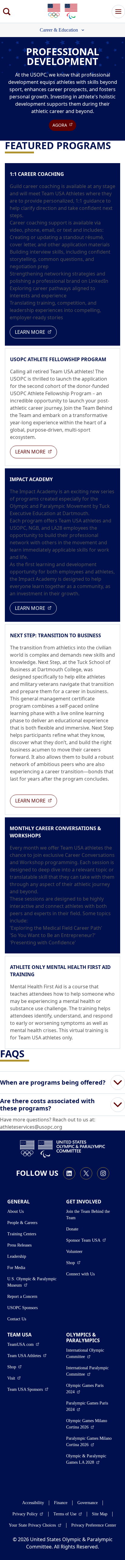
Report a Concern (22, 1296)
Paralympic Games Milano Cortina (92, 1441)
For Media (16, 1267)
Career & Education (59, 29)
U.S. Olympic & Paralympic (33, 1282)
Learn (36, 331)
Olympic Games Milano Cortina (92, 1423)
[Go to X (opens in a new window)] (86, 1173)
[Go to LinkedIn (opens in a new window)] (69, 1173)
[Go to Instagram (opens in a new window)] (103, 1173)
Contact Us (16, 1319)
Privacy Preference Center (93, 1525)
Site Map (99, 1514)
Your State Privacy (35, 1525)
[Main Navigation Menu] (118, 11)
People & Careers (22, 1222)
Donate (72, 1229)
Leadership (16, 1256)
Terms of (67, 1513)
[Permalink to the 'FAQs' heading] (28, 1053)
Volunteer (74, 1251)
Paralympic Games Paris (90, 1406)
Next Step (49, 662)
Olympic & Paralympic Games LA (92, 1459)
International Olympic (92, 1353)
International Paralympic (92, 1371)
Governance (87, 1502)
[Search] (6, 11)
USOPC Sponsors (22, 1307)
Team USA (26, 1355)
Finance (60, 1502)
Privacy (27, 1513)
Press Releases (19, 1245)
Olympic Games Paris (90, 1388)
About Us (15, 1211)
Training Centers (21, 1234)
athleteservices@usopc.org (31, 1127)
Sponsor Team (86, 1240)
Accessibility (33, 1502)
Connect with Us (80, 1274)
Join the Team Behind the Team (88, 1214)
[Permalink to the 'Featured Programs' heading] (115, 145)
